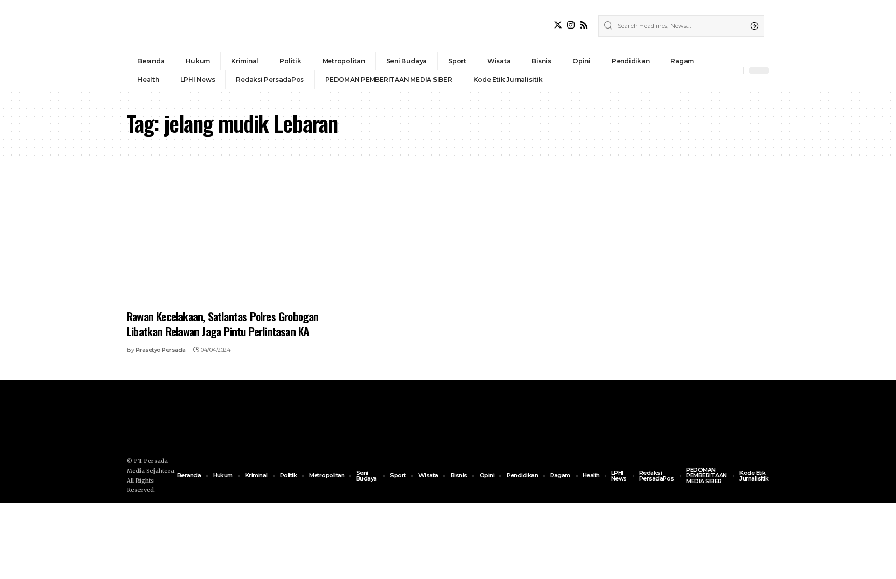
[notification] (732, 70)
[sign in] (718, 70)
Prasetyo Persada (161, 350)
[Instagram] (571, 25)
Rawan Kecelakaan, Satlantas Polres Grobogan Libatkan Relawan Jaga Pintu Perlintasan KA (223, 324)
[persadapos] (198, 26)
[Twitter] (558, 25)
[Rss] (584, 25)
